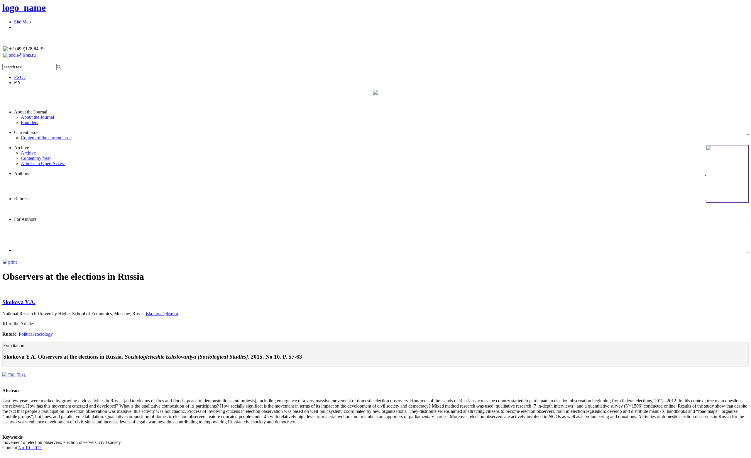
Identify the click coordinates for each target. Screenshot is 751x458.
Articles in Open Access (43, 163)
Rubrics (21, 198)
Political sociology (36, 334)
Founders (29, 122)
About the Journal (30, 111)
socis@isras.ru (22, 54)
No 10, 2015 (30, 447)
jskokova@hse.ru (162, 313)
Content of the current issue (46, 137)
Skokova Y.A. (18, 302)
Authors (21, 173)
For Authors (25, 219)
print (12, 261)
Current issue (26, 132)
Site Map (22, 21)
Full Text (16, 374)
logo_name (24, 7)
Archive (21, 147)
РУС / (20, 77)
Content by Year (36, 158)
